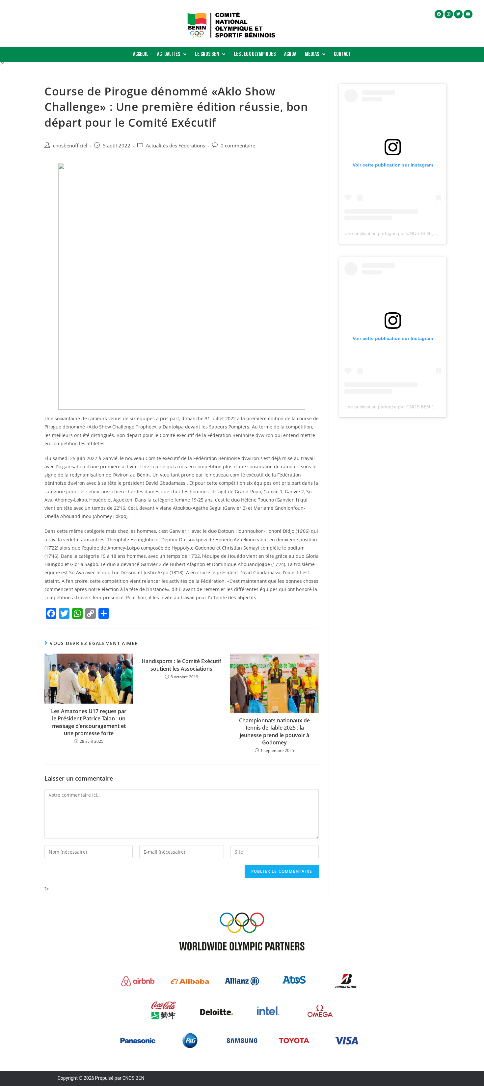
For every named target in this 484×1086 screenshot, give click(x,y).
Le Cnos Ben (207, 54)
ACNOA (290, 54)
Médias (312, 54)
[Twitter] (458, 14)
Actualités (168, 54)
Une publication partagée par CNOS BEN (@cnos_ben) (402, 233)
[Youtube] (468, 14)
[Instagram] (448, 14)
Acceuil (140, 54)
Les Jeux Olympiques (255, 54)
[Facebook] (439, 14)
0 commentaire (238, 145)
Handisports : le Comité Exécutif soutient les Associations (181, 665)
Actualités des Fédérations (175, 145)
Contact (342, 54)
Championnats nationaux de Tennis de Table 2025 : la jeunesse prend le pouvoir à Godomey (274, 731)
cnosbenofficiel (70, 145)
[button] (172, 54)
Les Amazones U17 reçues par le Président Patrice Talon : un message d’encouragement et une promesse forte (88, 722)
